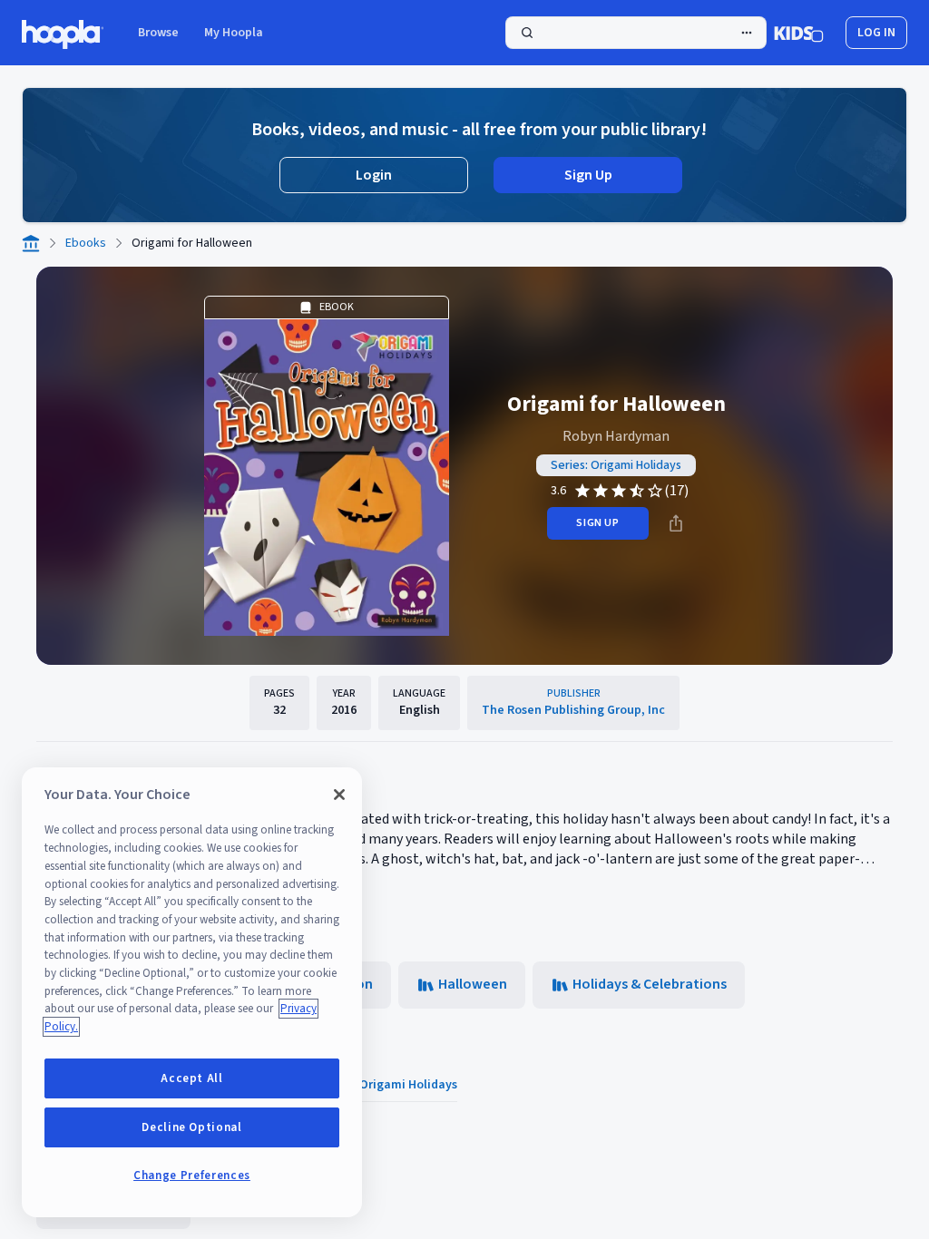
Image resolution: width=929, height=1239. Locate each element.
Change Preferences (191, 1175)
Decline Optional (192, 1127)
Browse (158, 33)
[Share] (676, 523)
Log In (876, 33)
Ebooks (85, 243)
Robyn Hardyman (616, 436)
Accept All (192, 1078)
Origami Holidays (408, 1085)
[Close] (339, 795)
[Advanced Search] (747, 32)
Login (374, 175)
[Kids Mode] (799, 32)
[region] (192, 992)
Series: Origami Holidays (616, 465)
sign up (597, 523)
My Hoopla (233, 33)
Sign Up (588, 175)
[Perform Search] (636, 32)
